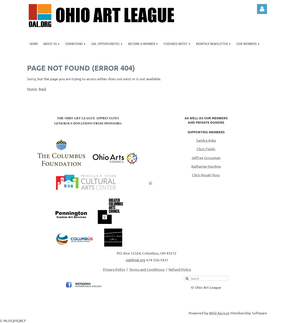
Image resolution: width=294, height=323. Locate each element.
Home (32, 89)
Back (42, 89)
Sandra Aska (206, 140)
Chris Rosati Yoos (206, 175)
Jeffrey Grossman (206, 157)
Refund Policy (180, 269)
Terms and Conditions (147, 269)
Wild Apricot (219, 313)
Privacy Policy (114, 269)
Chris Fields (206, 149)
